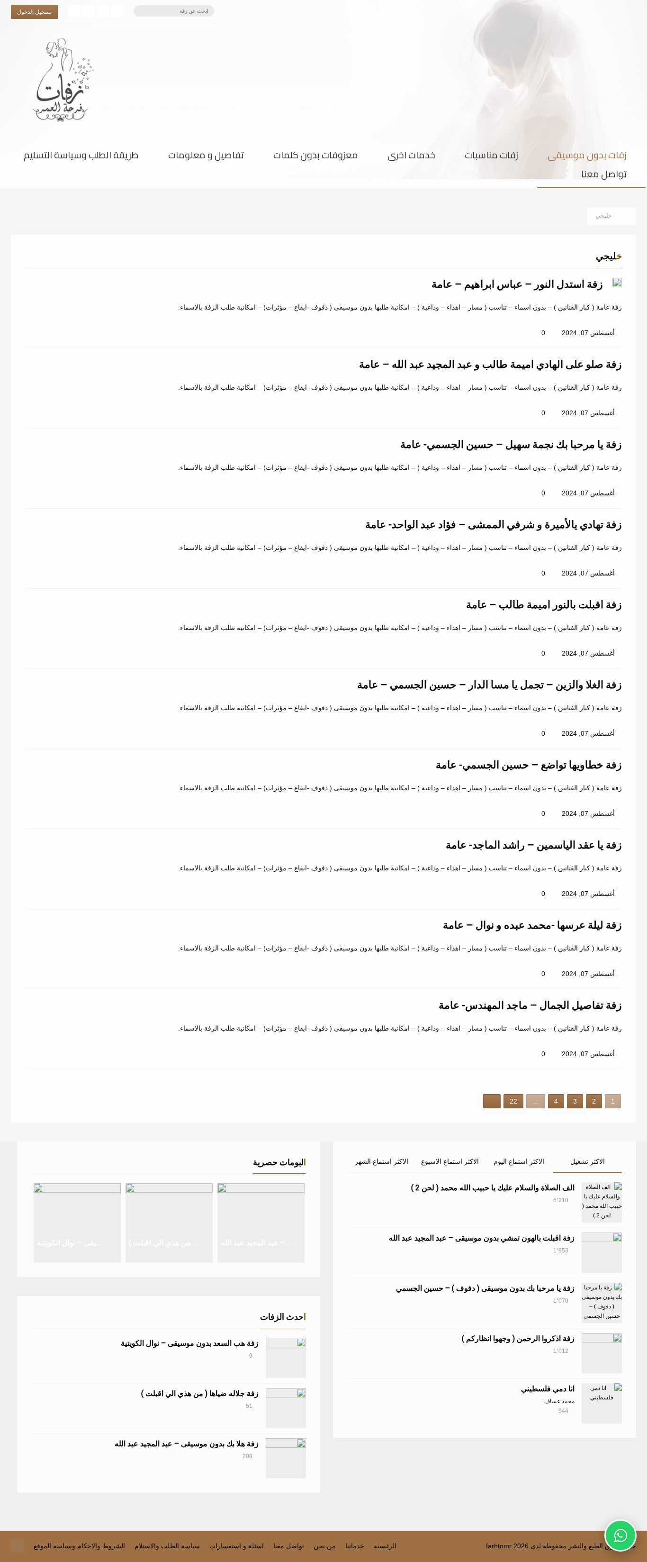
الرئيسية (385, 1546)
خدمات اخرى (411, 157)
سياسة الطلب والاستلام (167, 1546)
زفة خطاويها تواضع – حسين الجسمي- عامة (529, 765)
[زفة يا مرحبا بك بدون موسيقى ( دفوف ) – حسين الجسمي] (602, 1303)
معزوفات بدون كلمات (315, 157)
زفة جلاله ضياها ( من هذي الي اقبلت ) (200, 1393)
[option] (77, 1223)
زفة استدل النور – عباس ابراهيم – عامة (517, 284)
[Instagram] (88, 11)
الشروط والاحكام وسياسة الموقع (79, 1546)
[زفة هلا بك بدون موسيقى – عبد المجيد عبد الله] (286, 1458)
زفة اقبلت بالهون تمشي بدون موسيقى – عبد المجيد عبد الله (482, 1237)
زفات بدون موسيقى (587, 157)
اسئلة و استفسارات (236, 1546)
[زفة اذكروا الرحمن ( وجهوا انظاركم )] (602, 1353)
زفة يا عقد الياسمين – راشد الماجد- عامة (534, 845)
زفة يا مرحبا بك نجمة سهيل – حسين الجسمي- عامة (511, 444)
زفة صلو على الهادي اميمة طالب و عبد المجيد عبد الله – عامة (490, 364)
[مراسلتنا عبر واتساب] (620, 1535)
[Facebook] (117, 11)
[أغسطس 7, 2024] (617, 282)
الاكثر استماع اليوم (519, 1161)
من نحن (325, 1546)
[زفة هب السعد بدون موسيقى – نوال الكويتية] (286, 1358)
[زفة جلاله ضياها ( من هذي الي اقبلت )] (286, 1408)
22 (513, 1101)
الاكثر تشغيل (587, 1161)
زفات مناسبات (491, 157)
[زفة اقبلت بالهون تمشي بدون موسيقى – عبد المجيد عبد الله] (602, 1253)
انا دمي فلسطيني (548, 1388)
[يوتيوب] (74, 11)
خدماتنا (354, 1546)
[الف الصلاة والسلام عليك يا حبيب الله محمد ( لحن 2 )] (602, 1202)
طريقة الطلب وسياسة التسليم (81, 157)
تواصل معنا (604, 176)
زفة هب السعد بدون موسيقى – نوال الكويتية (190, 1343)
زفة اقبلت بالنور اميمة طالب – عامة (544, 605)
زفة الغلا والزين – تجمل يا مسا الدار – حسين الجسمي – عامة (489, 685)
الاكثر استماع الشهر (381, 1161)
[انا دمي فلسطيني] (602, 1403)
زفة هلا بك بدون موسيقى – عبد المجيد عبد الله (187, 1443)
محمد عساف (559, 1401)
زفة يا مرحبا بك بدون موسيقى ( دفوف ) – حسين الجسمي (485, 1288)
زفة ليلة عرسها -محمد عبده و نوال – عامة (532, 925)
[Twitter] (103, 11)
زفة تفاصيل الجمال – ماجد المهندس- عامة (530, 1005)
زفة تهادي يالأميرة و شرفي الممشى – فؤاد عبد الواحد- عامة (493, 524)
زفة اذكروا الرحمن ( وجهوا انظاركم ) (518, 1338)
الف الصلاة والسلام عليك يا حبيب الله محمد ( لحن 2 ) (493, 1187)
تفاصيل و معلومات (206, 157)
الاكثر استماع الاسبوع (450, 1161)
